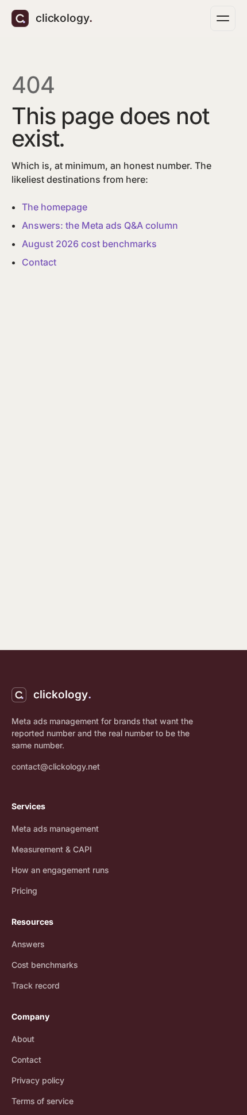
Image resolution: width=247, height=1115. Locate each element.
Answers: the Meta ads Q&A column (100, 225)
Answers (27, 944)
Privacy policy (37, 1080)
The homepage (54, 207)
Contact (39, 262)
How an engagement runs (60, 870)
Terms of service (42, 1101)
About (22, 1039)
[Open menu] (223, 18)
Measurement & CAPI (51, 849)
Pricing (24, 890)
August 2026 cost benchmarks (89, 243)
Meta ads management (55, 828)
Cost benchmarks (44, 965)
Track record (35, 985)
